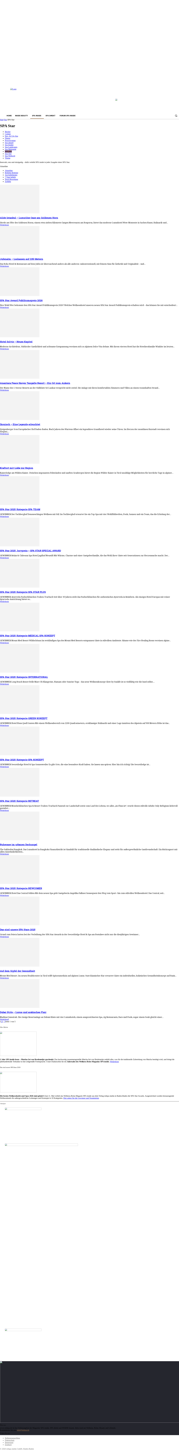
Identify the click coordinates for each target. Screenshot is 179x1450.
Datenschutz (9, 1440)
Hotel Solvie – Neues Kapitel (16, 341)
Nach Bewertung (11, 179)
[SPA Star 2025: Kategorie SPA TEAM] (19, 504)
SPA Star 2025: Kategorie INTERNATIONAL (24, 676)
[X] (177, 83)
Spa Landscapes (11, 147)
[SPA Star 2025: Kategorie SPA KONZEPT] (19, 755)
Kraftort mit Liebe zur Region (16, 467)
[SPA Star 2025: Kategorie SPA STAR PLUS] (19, 587)
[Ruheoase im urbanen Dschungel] (19, 840)
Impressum (9, 1442)
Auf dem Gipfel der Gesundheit (17, 970)
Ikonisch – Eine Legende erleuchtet (20, 424)
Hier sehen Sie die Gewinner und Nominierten (81, 1098)
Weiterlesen (4, 225)
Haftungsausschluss (12, 1438)
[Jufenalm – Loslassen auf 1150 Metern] (19, 254)
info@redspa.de (23, 1430)
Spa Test (8, 154)
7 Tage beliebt (10, 177)
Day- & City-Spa (11, 136)
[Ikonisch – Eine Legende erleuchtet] (19, 419)
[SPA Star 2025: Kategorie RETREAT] (19, 796)
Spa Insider (9, 145)
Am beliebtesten (11, 175)
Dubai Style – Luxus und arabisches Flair (23, 1012)
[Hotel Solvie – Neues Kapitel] (19, 337)
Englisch (8, 1445)
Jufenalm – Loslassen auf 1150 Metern (21, 258)
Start (2, 120)
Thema (7, 158)
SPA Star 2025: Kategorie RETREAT (19, 800)
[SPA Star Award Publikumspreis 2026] (19, 295)
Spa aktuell (9, 143)
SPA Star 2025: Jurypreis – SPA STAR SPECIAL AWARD (30, 550)
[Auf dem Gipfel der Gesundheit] (19, 966)
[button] (176, 116)
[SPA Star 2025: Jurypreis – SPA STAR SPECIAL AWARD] (19, 546)
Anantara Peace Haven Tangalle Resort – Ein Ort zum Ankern (35, 383)
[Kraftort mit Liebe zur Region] (19, 463)
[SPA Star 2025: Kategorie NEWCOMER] (19, 883)
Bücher (7, 132)
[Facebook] (171, 83)
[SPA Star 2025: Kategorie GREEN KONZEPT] (19, 713)
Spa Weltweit (10, 156)
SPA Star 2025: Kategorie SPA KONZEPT (22, 759)
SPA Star (8, 151)
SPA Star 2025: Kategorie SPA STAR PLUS (23, 591)
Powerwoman (10, 140)
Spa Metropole (10, 149)
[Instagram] (174, 83)
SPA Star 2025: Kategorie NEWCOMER (21, 888)
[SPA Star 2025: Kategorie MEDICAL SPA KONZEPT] (19, 631)
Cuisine (8, 134)
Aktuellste (9, 170)
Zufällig (8, 181)
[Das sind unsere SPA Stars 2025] (19, 925)
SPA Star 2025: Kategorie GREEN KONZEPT (23, 718)
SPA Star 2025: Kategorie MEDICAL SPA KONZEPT (27, 635)
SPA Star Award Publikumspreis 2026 (21, 300)
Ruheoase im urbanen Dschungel (18, 844)
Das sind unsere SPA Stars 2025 (17, 929)
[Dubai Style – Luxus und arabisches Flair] (19, 1007)
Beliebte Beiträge (11, 173)
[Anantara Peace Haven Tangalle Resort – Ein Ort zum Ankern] (19, 378)
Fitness (7, 138)
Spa (5, 120)
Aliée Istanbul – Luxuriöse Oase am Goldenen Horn (29, 217)
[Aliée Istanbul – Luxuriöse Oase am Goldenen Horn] (19, 213)
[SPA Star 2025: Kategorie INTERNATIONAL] (19, 672)
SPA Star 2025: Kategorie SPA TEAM (20, 509)
